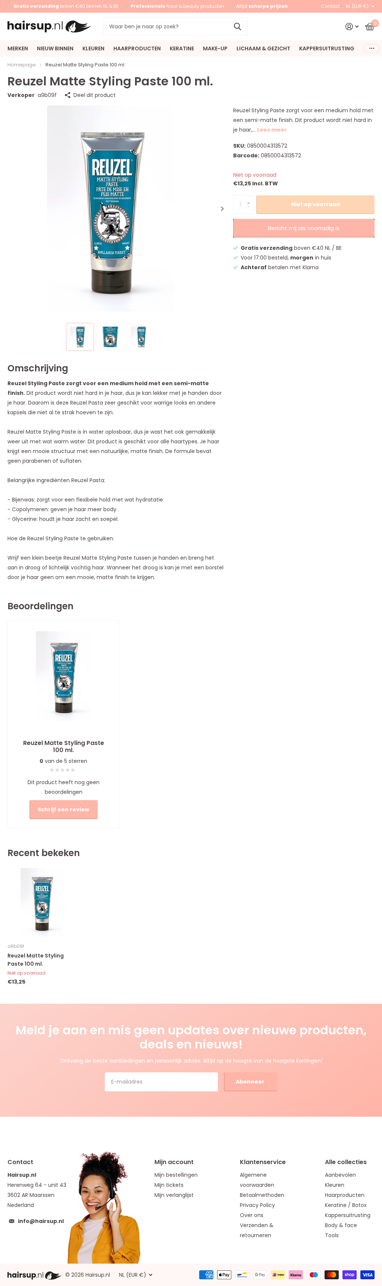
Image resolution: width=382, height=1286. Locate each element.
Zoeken (237, 26)
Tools (332, 1235)
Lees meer (272, 129)
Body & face (341, 1225)
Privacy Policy (257, 1205)
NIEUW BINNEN (55, 48)
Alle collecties (346, 1162)
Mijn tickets (169, 1185)
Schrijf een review (63, 809)
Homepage (21, 64)
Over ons (251, 1215)
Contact (330, 6)
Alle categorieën (17, 48)
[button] (222, 209)
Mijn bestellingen (176, 1175)
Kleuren (334, 1185)
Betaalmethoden (262, 1195)
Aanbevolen (340, 1175)
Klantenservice (263, 1162)
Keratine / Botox (346, 1205)
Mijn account (174, 1162)
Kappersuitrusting (347, 1215)
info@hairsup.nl (41, 1221)
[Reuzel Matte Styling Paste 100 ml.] (41, 902)
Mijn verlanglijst (174, 1195)
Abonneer (251, 1081)
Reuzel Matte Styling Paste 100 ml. (35, 959)
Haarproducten (344, 1195)
